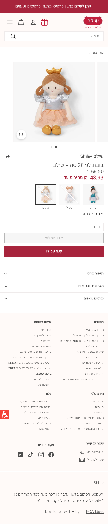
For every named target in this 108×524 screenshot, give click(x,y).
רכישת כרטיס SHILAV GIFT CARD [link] (29, 363)
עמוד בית (98, 52)
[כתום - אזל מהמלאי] (45, 194)
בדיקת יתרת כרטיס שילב (35, 352)
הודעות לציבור (42, 379)
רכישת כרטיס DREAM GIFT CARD (29, 368)
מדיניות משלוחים (93, 363)
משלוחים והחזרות (91, 286)
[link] (44, 22)
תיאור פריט (95, 273)
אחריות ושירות (94, 374)
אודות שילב (96, 401)
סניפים (99, 407)
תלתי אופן (45, 429)
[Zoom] (21, 134)
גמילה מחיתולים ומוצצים (36, 407)
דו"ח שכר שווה (94, 368)
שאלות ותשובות (41, 346)
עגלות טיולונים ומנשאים (36, 423)
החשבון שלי (44, 385)
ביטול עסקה (43, 374)
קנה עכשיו (54, 251)
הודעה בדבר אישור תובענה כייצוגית (81, 379)
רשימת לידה (43, 341)
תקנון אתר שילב (94, 330)
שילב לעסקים (42, 335)
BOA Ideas (95, 512)
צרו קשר (46, 330)
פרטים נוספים (94, 298)
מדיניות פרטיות (94, 346)
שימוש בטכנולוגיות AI (90, 352)
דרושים (99, 412)
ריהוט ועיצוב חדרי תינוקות (35, 401)
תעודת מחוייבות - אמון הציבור (85, 418)
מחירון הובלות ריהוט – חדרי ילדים (82, 429)
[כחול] (93, 194)
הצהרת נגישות (95, 423)
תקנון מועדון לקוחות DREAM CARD (82, 341)
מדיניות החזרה (94, 357)
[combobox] (54, 36)
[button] (33, 22)
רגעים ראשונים (42, 418)
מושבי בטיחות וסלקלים (37, 412)
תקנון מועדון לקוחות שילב (88, 335)
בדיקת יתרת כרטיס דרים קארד (32, 357)
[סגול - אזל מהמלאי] (69, 194)
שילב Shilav (92, 156)
